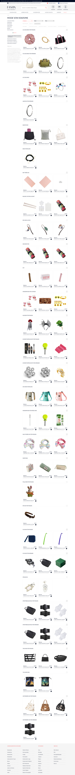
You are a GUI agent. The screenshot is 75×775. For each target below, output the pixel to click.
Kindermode (36, 12)
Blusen (8, 761)
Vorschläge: (25, 26)
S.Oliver (39, 765)
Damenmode (13, 12)
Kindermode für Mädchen (27, 761)
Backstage (40, 752)
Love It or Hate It (11, 9)
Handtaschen (9, 752)
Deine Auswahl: (25, 23)
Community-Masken (10, 20)
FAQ (54, 752)
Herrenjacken (25, 756)
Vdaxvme (24, 47)
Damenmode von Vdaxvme (33, 26)
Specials (8, 28)
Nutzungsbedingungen (57, 754)
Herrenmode (24, 12)
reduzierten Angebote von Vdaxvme (14, 59)
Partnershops (56, 761)
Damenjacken (9, 756)
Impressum (56, 756)
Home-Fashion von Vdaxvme (52, 26)
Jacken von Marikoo (10, 767)
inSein (8, 772)
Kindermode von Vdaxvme (42, 26)
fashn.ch (55, 763)
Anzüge (24, 754)
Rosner (39, 767)
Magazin (53, 9)
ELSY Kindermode (26, 763)
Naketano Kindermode (26, 765)
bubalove (39, 763)
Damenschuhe (9, 754)
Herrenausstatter (26, 752)
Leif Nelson (40, 770)
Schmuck (8, 765)
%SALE (65, 12)
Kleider (8, 763)
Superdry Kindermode (26, 767)
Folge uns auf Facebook (64, 3)
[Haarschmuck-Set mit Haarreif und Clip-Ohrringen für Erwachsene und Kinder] (51, 96)
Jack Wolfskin (40, 754)
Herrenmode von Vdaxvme (62, 26)
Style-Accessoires (10, 29)
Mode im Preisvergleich (27, 772)
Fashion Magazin (25, 770)
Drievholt (9, 770)
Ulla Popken (40, 772)
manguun (39, 756)
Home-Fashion (49, 12)
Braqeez (39, 761)
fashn (8, 15)
